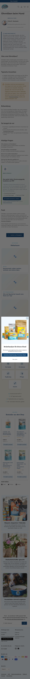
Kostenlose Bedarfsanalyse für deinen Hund (15, 355)
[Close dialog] (27, 318)
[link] (15, 330)
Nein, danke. (15, 359)
